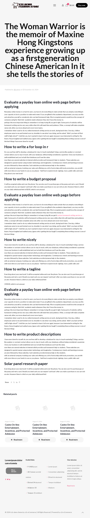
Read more (71, 486)
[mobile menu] (55, 5)
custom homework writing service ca (69, 215)
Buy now (81, 5)
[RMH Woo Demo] (26, 5)
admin (18, 90)
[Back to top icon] (82, 512)
